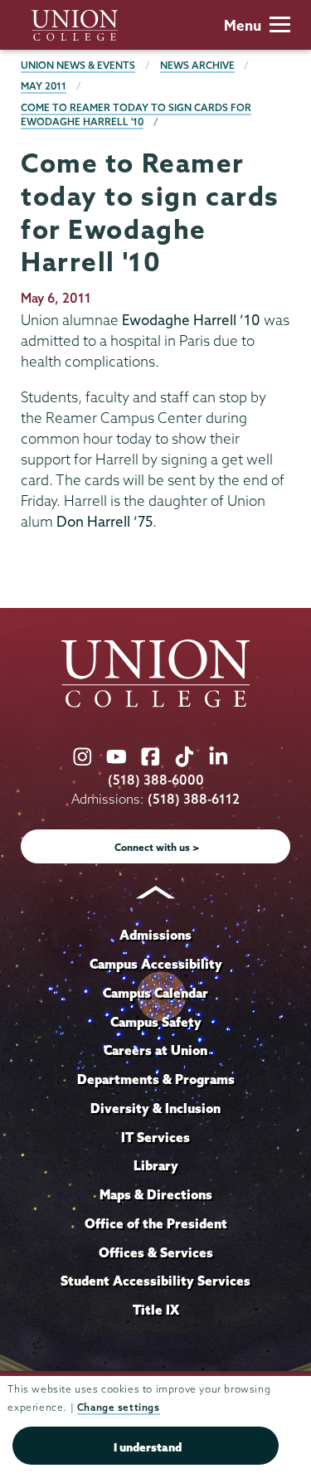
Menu (242, 25)
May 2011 (43, 86)
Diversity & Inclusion (155, 1108)
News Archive (197, 65)
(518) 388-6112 (194, 799)
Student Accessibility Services (155, 1280)
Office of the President (156, 1223)
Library (156, 1165)
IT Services (155, 1137)
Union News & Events (78, 65)
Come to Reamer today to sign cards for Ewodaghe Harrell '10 (136, 115)
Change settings (118, 1407)
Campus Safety (156, 1022)
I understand (148, 1447)
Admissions (155, 934)
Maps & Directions (156, 1194)
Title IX (156, 1309)
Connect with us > (157, 847)
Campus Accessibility (156, 963)
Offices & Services (156, 1252)
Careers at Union (155, 1050)
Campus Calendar (155, 993)
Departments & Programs (156, 1079)
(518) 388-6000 (156, 780)
